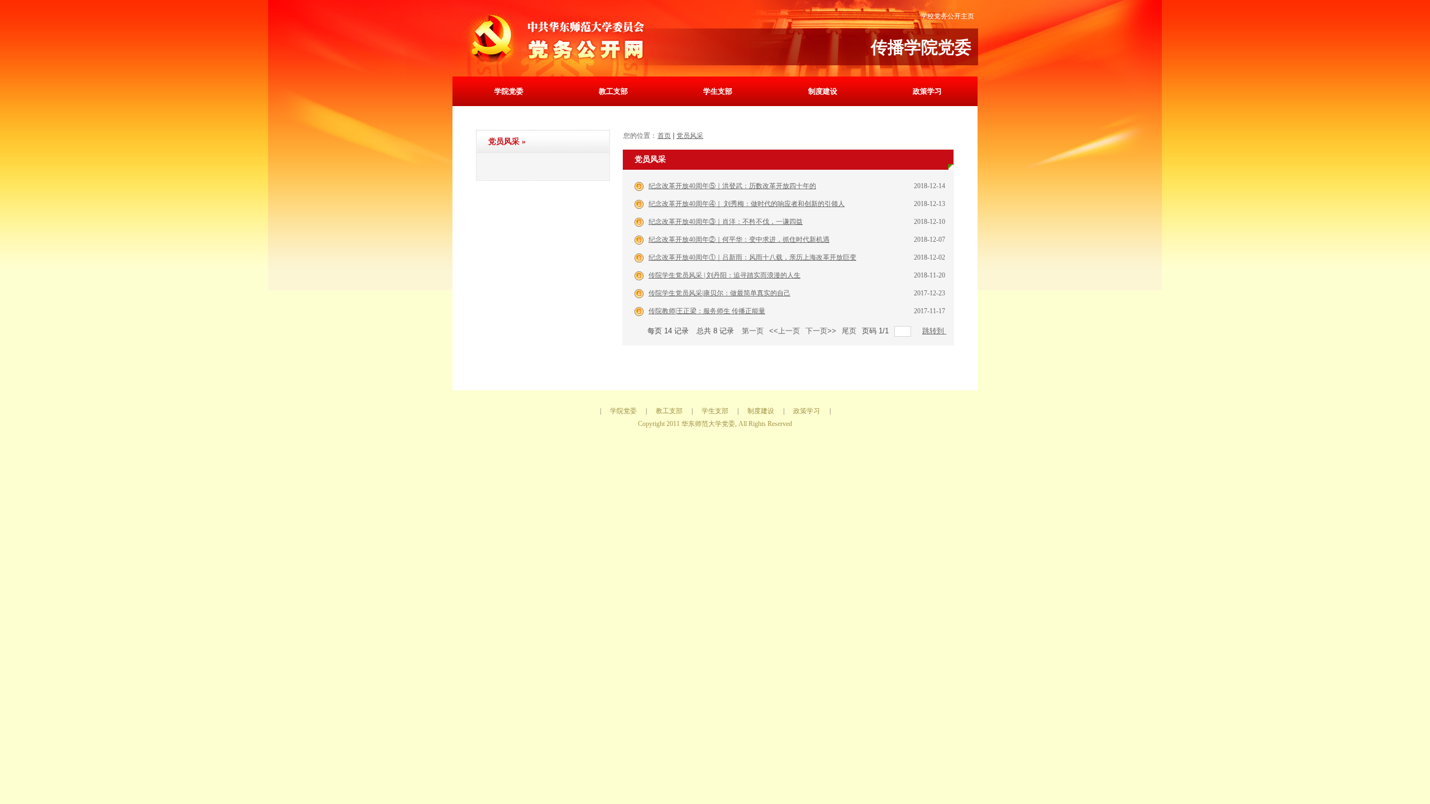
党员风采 (689, 136)
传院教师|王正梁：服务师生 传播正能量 (707, 311)
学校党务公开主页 (947, 16)
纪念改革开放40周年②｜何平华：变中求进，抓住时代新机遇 (739, 239)
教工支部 (613, 91)
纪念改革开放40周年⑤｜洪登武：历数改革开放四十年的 (732, 186)
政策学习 (927, 91)
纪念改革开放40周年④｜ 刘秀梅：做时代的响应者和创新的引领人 (747, 204)
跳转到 (934, 331)
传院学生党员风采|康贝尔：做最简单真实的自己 (719, 293)
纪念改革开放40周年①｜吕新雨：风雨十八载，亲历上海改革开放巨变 (752, 257)
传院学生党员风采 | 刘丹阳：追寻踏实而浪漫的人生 (724, 275)
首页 (664, 136)
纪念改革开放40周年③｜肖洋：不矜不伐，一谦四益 (726, 222)
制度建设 (822, 91)
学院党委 (508, 91)
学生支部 (717, 91)
